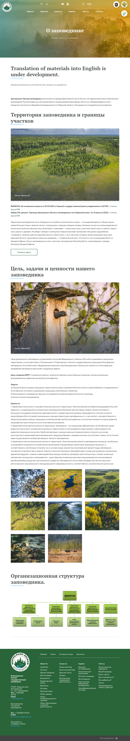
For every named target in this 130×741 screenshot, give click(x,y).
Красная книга (65, 672)
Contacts (99, 11)
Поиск (53, 654)
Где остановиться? (106, 677)
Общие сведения (47, 672)
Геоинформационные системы (87, 689)
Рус (41, 4)
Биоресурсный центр (46, 682)
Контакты (81, 654)
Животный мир (65, 667)
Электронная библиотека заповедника (83, 683)
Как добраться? (105, 680)
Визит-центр (104, 674)
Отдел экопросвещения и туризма (48, 698)
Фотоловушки (84, 679)
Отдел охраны (46, 694)
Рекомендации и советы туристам (106, 686)
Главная (43, 654)
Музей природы (105, 671)
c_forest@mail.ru (18, 698)
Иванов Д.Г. (15, 726)
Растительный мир (67, 670)
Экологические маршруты (105, 668)
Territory (43, 670)
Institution (44, 667)
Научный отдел (46, 691)
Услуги (101, 683)
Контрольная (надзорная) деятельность (65, 680)
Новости (30, 11)
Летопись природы (86, 676)
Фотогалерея (46, 675)
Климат (62, 675)
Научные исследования (84, 668)
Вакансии (44, 685)
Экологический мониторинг (84, 672)
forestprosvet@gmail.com (21, 717)
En (47, 4)
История (43, 688)
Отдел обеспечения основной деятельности (48, 705)
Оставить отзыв (66, 654)
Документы (45, 678)
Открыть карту (24, 252)
